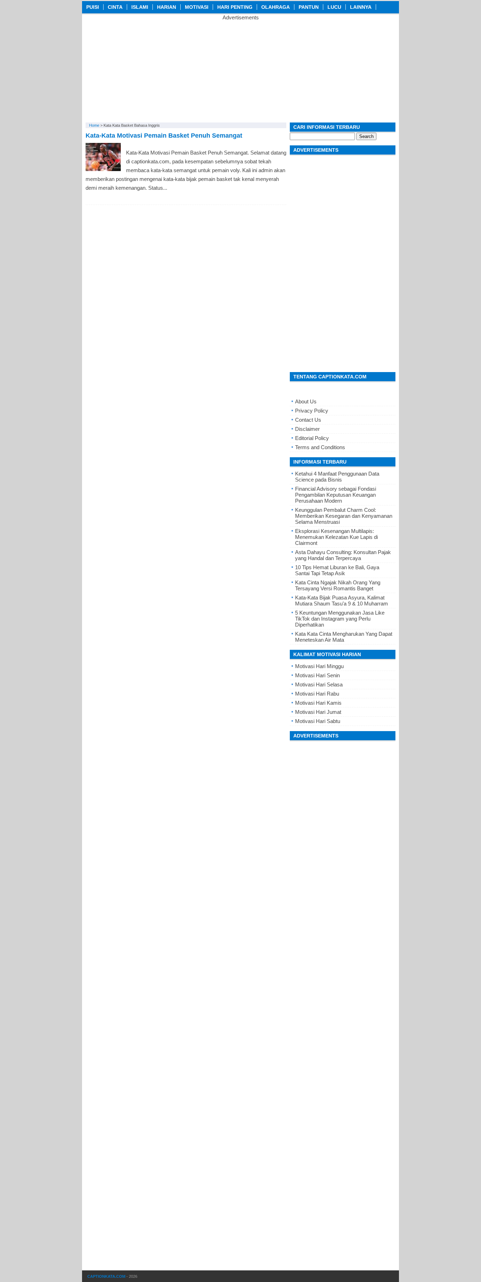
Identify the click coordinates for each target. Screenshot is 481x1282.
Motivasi (196, 7)
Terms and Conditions (320, 447)
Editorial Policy (312, 438)
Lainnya (360, 7)
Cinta (115, 7)
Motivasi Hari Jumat (318, 712)
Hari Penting (234, 7)
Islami (139, 7)
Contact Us (308, 420)
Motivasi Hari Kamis (318, 703)
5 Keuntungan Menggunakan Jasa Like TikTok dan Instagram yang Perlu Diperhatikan (340, 619)
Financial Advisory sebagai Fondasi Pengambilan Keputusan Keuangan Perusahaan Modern (335, 495)
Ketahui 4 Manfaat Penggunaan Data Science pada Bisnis (337, 477)
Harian (166, 7)
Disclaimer (307, 429)
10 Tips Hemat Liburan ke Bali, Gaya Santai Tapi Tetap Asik (337, 570)
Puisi (92, 7)
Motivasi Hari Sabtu (317, 721)
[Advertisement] (240, 69)
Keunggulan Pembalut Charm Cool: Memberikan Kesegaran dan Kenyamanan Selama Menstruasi (343, 516)
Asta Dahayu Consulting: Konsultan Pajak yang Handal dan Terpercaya (343, 555)
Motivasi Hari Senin (317, 675)
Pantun (309, 7)
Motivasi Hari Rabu (317, 694)
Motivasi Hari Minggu (319, 666)
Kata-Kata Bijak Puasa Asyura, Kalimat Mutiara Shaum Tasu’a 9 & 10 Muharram (341, 601)
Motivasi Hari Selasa (319, 684)
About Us (306, 401)
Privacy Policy (311, 411)
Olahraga (275, 7)
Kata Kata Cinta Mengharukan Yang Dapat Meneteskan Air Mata (343, 637)
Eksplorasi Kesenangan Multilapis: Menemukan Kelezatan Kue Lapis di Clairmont (336, 537)
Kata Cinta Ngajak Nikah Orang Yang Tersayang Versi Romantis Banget (337, 585)
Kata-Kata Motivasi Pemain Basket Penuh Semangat (164, 135)
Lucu (334, 7)
